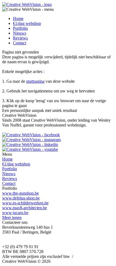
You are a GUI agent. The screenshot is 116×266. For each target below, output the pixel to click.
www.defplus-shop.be (21, 198)
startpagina (35, 81)
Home (18, 18)
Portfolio (20, 28)
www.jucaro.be (15, 212)
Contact (19, 43)
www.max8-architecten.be (24, 207)
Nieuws (19, 33)
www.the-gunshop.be (20, 193)
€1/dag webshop (27, 23)
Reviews (20, 38)
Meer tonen (12, 217)
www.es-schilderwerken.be (25, 203)
